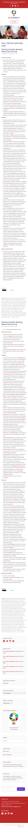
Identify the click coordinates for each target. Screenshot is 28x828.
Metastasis (10, 615)
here (7, 764)
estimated (10, 81)
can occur (18, 160)
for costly (21, 351)
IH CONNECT (14, 18)
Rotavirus (12, 311)
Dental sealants (12, 607)
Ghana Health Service (10, 426)
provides (5, 68)
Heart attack (4, 305)
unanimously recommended (10, 372)
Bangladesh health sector (19, 466)
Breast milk (18, 298)
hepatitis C (9, 305)
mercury (6, 615)
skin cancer (8, 312)
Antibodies (7, 298)
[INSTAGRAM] (18, 5)
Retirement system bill (21, 620)
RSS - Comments (7, 754)
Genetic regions (4, 610)
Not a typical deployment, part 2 (11, 671)
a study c (11, 135)
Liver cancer (19, 308)
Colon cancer (22, 605)
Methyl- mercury (17, 615)
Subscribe (21, 789)
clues (6, 559)
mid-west (11, 575)
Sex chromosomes (18, 311)
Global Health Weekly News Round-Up (11, 50)
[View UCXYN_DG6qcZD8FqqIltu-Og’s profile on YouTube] (13, 641)
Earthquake (3, 608)
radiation (8, 311)
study (10, 213)
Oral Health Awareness (12, 329)
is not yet (22, 203)
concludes (9, 552)
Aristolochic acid (8, 602)
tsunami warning (15, 577)
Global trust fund (22, 611)
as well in (5, 550)
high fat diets (15, 544)
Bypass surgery (21, 604)
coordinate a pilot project (16, 364)
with (23, 580)
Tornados (18, 626)
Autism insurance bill (21, 602)
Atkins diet (15, 602)
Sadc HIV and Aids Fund (6, 621)
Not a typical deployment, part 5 (11, 656)
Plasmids (3, 311)
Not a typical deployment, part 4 (11, 661)
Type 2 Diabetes (8, 315)
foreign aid (10, 336)
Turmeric (3, 627)
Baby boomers (12, 298)
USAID (4, 382)
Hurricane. (3, 306)
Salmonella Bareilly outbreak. (17, 621)
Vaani (9, 53)
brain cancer (13, 570)
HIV (24, 305)
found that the (12, 128)
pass (11, 342)
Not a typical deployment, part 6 (11, 651)
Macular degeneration (14, 309)
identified (14, 173)
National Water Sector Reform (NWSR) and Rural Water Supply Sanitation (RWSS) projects (13, 617)
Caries (17, 605)
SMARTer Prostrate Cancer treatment (9, 623)
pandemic (21, 618)
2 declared (12, 278)
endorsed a (22, 60)
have (15, 143)
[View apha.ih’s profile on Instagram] (10, 641)
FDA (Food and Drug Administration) (14, 608)
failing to (5, 121)
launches (8, 476)
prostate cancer (4, 620)
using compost (7, 261)
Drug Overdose (23, 302)
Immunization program (11, 306)
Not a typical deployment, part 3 (11, 666)
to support (11, 106)
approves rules (12, 349)
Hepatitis (13, 612)
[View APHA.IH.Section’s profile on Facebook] (4, 641)
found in (6, 487)
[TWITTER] (10, 5)
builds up (12, 502)
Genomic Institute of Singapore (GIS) (11, 303)
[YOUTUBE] (15, 5)
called (18, 193)
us (15, 779)
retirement (20, 346)
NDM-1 (21, 309)
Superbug (13, 312)
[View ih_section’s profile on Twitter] (7, 641)
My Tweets (5, 683)
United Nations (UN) (16, 315)
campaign (19, 357)
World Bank (7, 454)
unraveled (10, 183)
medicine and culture (11, 412)
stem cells (20, 623)
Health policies (22, 303)
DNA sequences (19, 607)
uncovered (14, 534)
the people (15, 186)
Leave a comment (15, 317)
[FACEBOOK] (12, 5)
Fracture (23, 608)
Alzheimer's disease (14, 601)
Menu (14, 21)
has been (24, 91)
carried (21, 269)
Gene (2, 303)
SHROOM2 (3, 312)
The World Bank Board (8, 437)
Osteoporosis (16, 618)
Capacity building (12, 605)
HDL (9, 612)
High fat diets (18, 612)
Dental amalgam (4, 607)
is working (13, 100)
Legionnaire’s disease (12, 308)
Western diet (13, 631)
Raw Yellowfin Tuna (12, 620)
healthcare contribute (8, 244)
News (16, 53)
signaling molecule (15, 510)
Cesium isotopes (16, 302)
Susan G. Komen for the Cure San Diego (12, 449)
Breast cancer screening (12, 604)
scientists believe (16, 254)
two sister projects (21, 417)
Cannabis (10, 302)
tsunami (22, 626)
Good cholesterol (5, 612)
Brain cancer (4, 604)
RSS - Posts (6, 751)
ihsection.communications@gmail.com (11, 806)
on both (18, 234)
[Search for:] (14, 740)
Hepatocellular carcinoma (17, 305)
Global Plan (14, 432)
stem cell (16, 113)
